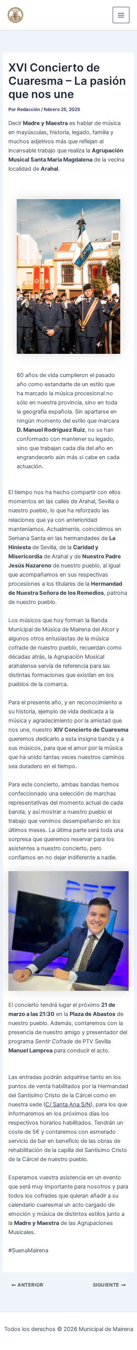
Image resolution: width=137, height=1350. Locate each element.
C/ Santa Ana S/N (68, 1104)
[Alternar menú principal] (121, 15)
